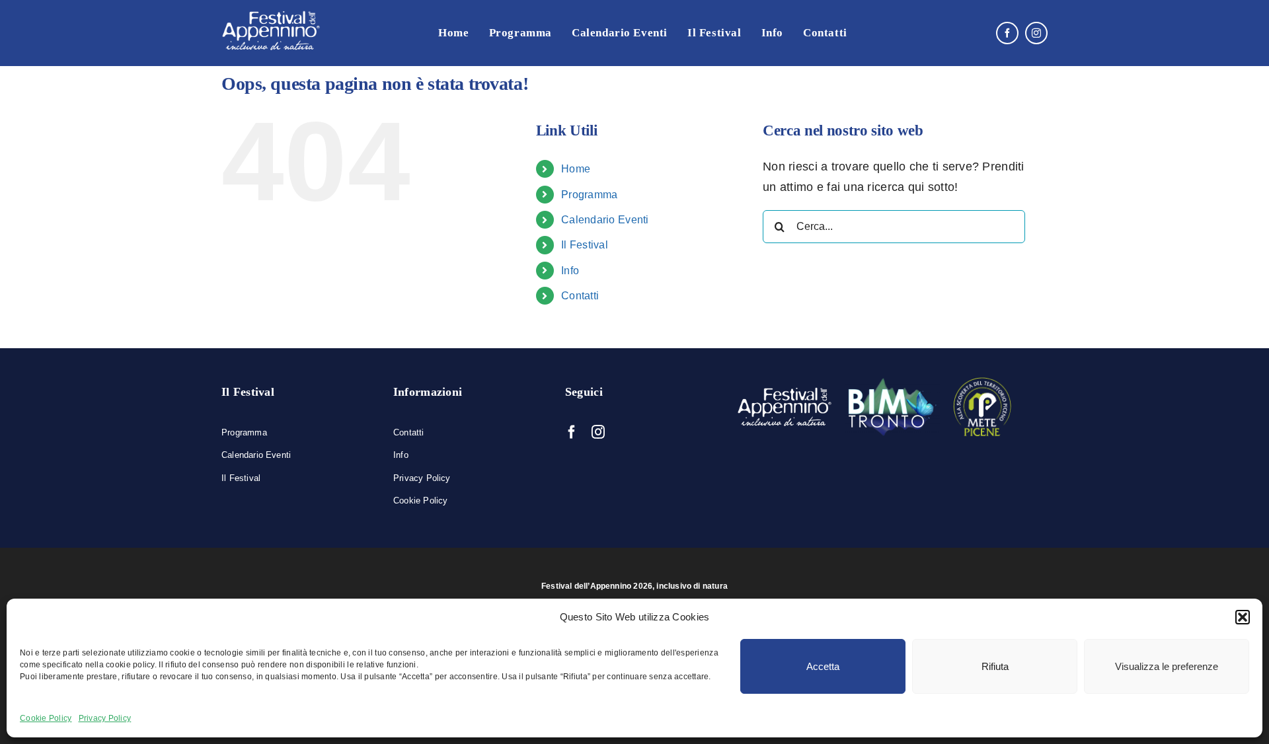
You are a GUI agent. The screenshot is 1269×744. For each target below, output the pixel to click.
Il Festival (584, 244)
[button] (1242, 617)
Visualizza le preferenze (1166, 666)
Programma (589, 194)
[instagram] (1036, 33)
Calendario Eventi (605, 219)
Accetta (822, 666)
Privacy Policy (105, 718)
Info (570, 270)
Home (575, 168)
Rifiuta (995, 666)
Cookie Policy (46, 718)
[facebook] (1007, 33)
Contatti (580, 295)
